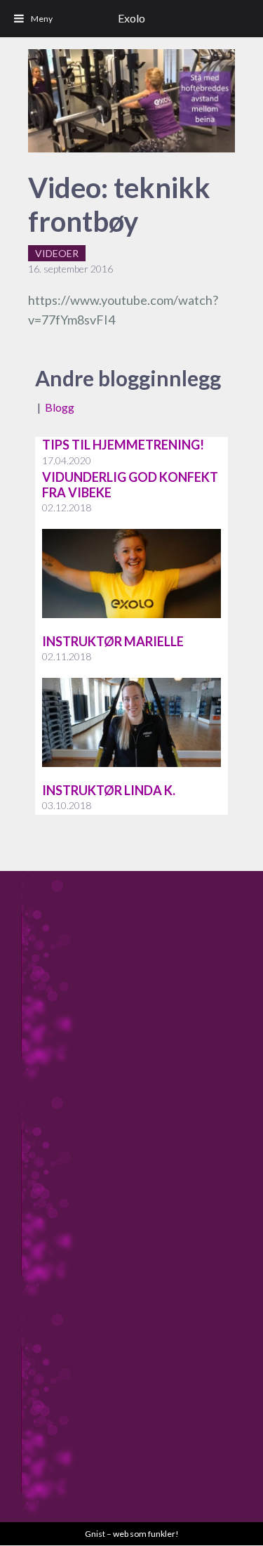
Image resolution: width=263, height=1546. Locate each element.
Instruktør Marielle (113, 641)
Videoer (57, 253)
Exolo (131, 18)
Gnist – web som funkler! (132, 1533)
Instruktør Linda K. (108, 790)
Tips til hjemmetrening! (123, 444)
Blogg (59, 407)
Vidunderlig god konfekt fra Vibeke (130, 484)
